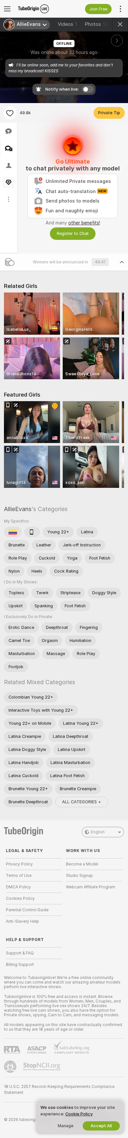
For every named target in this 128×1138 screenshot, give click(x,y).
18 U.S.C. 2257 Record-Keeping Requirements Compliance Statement (59, 1089)
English (98, 832)
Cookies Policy (20, 898)
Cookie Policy (78, 1113)
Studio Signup (79, 875)
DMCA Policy (18, 887)
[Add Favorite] (9, 112)
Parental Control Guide (27, 910)
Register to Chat (73, 233)
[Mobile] (32, 532)
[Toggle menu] (7, 9)
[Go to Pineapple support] (11, 1066)
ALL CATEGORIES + (81, 801)
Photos (97, 24)
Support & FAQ (20, 953)
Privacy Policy (19, 864)
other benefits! (84, 222)
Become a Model (82, 864)
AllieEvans (18, 509)
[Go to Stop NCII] (42, 1067)
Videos (67, 24)
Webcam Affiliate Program (90, 887)
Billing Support (20, 964)
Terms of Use (19, 875)
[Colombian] (13, 532)
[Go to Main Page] (39, 9)
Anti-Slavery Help (22, 921)
